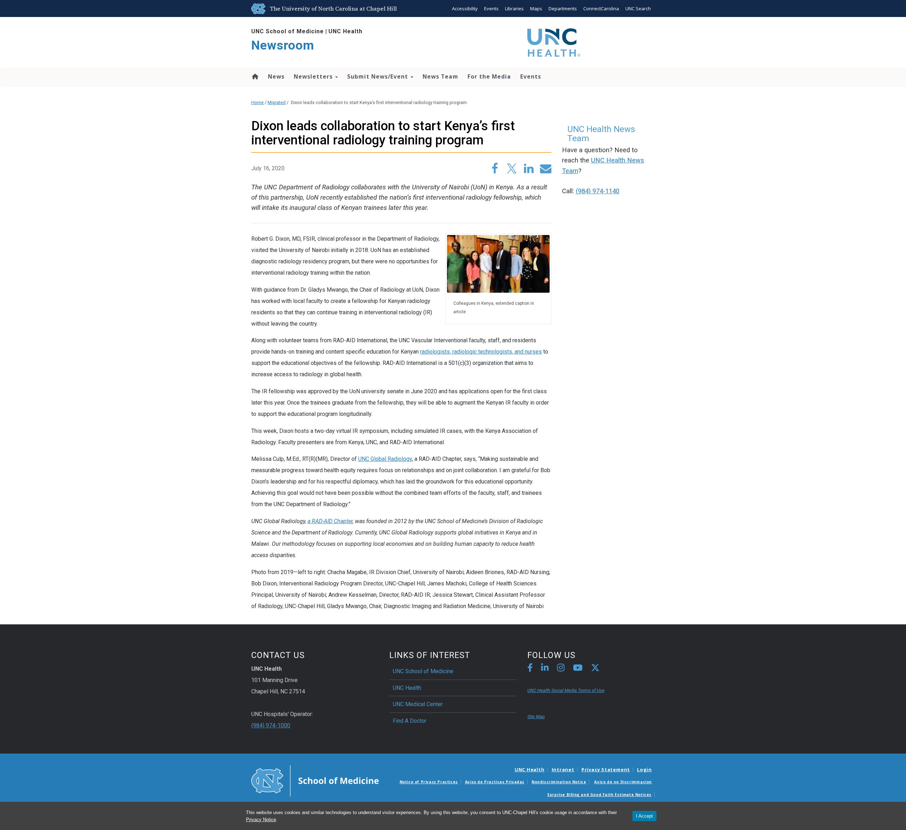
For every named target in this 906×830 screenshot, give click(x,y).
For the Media (489, 76)
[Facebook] (530, 668)
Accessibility (465, 8)
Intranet (563, 769)
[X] (595, 668)
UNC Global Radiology (385, 459)
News (276, 76)
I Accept (644, 816)
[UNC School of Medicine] (315, 780)
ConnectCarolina (601, 8)
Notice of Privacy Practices (429, 781)
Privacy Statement (605, 769)
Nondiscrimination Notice (559, 781)
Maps (536, 8)
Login (644, 769)
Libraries (514, 8)
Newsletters (314, 76)
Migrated (277, 102)
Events (491, 8)
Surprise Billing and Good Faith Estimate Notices (599, 794)
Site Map (536, 716)
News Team (440, 76)
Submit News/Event (378, 76)
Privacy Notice (261, 819)
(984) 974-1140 (597, 191)
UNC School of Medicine (287, 31)
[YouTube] (578, 668)
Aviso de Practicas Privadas (494, 781)
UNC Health (345, 31)
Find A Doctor (409, 720)
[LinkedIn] (545, 668)
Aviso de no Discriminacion (623, 781)
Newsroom (282, 45)
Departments (563, 8)
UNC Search (638, 8)
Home (254, 76)
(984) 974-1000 (270, 725)
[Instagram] (560, 668)
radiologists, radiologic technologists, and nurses (481, 351)
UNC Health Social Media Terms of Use (565, 690)
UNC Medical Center (418, 704)
